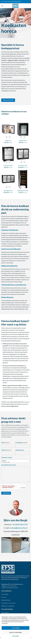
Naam (5, 442)
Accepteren (15, 628)
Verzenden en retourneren (8, 603)
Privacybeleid (15, 636)
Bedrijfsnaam (20, 450)
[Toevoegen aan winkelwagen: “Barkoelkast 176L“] (21, 162)
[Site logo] (15, 5)
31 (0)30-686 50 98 (7, 1)
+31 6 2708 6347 (12, 586)
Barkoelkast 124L (8, 165)
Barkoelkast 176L (23, 165)
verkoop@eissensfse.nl (18, 528)
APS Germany (5, 612)
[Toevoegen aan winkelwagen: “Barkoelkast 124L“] (6, 162)
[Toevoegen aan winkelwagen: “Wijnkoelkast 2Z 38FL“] (21, 187)
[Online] (15, 460)
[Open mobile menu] (2, 5)
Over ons (3, 597)
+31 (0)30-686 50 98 (19, 524)
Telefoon (6, 450)
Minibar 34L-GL (23, 140)
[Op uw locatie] (15, 462)
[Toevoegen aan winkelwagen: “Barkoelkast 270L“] (6, 187)
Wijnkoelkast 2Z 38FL (23, 190)
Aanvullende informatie (8, 465)
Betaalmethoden (5, 600)
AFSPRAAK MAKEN (16, 1)
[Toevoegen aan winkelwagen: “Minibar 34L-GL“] (21, 137)
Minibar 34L (8, 140)
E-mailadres (21, 442)
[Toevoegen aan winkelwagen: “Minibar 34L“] (6, 137)
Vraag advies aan (8, 100)
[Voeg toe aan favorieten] (9, 137)
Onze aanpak (4, 594)
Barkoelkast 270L (8, 190)
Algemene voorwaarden (7, 606)
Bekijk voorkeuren (15, 632)
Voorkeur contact (6, 457)
